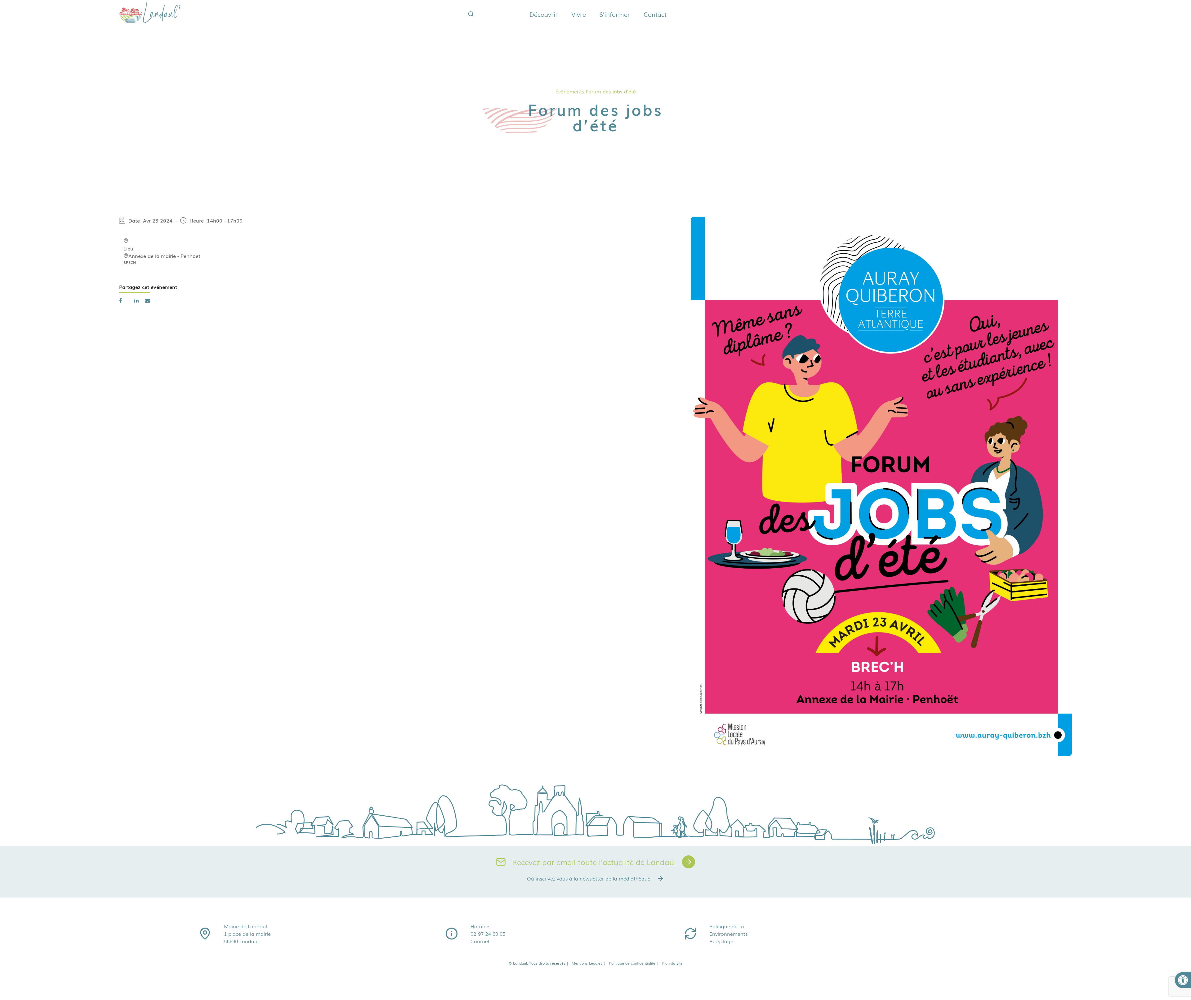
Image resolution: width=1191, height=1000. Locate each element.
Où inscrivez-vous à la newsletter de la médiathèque (588, 878)
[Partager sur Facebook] (120, 300)
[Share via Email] (147, 300)
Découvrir (543, 14)
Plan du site (672, 963)
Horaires (480, 926)
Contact (655, 14)
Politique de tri (726, 926)
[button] (1183, 980)
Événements (569, 91)
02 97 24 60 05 (488, 933)
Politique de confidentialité (634, 963)
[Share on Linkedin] (136, 300)
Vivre (578, 14)
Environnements (728, 933)
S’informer (615, 14)
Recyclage (721, 941)
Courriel (480, 941)
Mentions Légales (589, 963)
